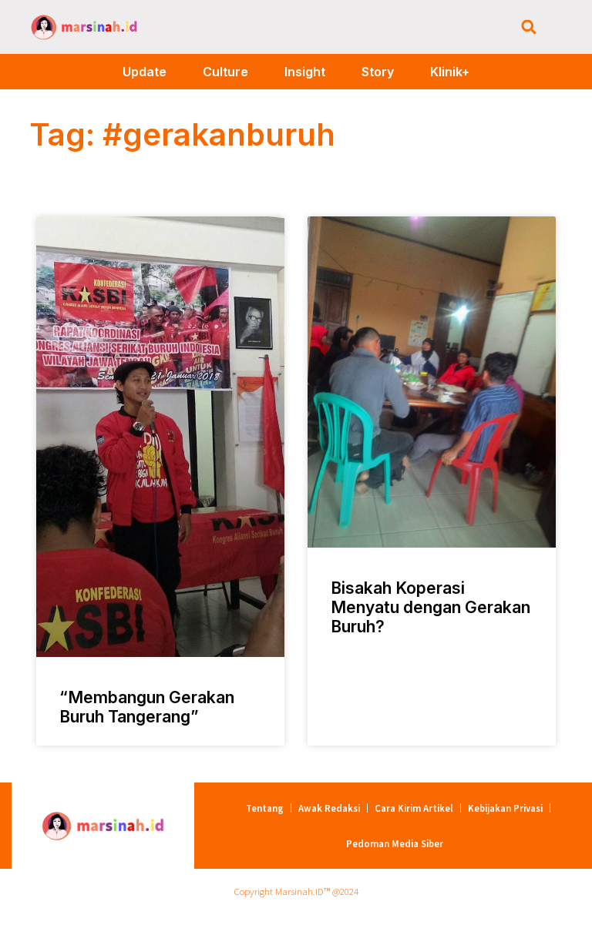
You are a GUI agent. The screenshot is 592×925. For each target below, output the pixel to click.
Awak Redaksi (329, 808)
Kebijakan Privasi (505, 808)
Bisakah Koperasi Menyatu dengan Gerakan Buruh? (430, 607)
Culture (225, 71)
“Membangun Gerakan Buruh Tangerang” (146, 707)
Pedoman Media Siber (394, 843)
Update (144, 71)
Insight (304, 71)
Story (378, 71)
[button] (529, 27)
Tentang (265, 808)
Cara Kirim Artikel (414, 808)
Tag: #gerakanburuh (182, 134)
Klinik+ (449, 71)
